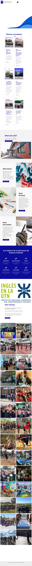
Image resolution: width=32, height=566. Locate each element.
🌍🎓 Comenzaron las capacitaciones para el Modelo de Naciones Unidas (19, 52)
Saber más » (7, 62)
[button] (17, 2)
